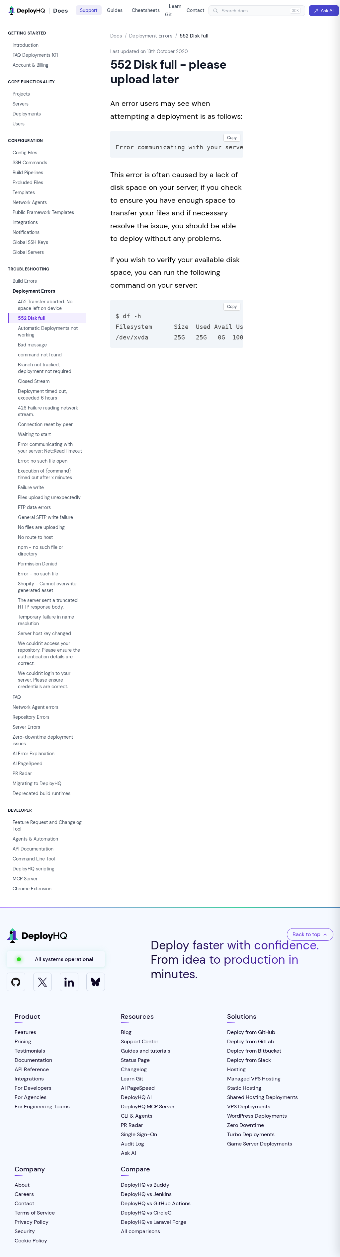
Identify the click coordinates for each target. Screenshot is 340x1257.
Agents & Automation (35, 839)
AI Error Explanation (33, 754)
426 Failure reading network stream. (48, 411)
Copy (232, 137)
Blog (126, 1032)
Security (25, 1231)
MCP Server (25, 879)
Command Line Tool (34, 859)
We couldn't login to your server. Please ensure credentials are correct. (44, 680)
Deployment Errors (34, 291)
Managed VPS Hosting (254, 1078)
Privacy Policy (31, 1222)
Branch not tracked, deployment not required (44, 368)
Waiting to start (34, 434)
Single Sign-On (139, 1134)
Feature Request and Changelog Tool (47, 825)
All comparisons (140, 1231)
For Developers (33, 1087)
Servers (21, 104)
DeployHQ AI (136, 1097)
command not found (40, 355)
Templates (24, 192)
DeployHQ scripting (33, 869)
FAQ (17, 697)
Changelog (134, 1069)
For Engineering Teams (42, 1106)
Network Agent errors (35, 707)
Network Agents (30, 202)
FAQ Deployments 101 (35, 55)
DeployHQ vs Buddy (145, 1184)
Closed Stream (33, 381)
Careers (24, 1194)
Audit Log (132, 1143)
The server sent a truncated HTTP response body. (48, 603)
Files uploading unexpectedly (49, 497)
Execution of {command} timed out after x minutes (45, 474)
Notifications (26, 232)
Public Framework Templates (43, 212)
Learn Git (173, 10)
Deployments (27, 114)
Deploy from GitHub (251, 1032)
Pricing (23, 1041)
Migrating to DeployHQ (37, 783)
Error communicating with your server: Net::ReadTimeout (50, 447)
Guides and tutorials (145, 1050)
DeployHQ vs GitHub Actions (156, 1203)
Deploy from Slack (249, 1060)
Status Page (135, 1060)
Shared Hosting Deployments (262, 1097)
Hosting (236, 1069)
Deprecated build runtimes (41, 793)
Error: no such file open (42, 461)
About (22, 1184)
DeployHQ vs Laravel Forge (153, 1222)
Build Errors (25, 281)
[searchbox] (254, 11)
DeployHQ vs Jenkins (146, 1194)
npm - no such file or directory (40, 550)
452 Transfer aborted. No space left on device (45, 305)
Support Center (139, 1041)
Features (25, 1032)
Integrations (25, 222)
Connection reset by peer (45, 424)
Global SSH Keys (30, 242)
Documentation (33, 1060)
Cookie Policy (31, 1240)
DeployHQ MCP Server (148, 1106)
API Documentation (33, 849)
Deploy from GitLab (250, 1041)
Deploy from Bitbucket (254, 1050)
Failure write (31, 487)
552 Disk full (31, 318)
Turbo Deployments (251, 1134)
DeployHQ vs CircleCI (147, 1212)
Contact (196, 10)
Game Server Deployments (259, 1143)
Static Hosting (244, 1087)
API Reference (32, 1069)
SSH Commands (30, 163)
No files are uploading (41, 527)
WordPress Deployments (257, 1115)
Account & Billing (30, 65)
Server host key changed (44, 633)
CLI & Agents (136, 1115)
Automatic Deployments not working (48, 331)
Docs (116, 36)
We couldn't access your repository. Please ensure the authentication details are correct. (49, 653)
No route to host (35, 537)
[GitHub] (16, 982)
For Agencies (30, 1097)
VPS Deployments (248, 1106)
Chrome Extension (32, 889)
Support (89, 10)
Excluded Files (28, 182)
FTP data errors (34, 507)
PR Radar (22, 773)
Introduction (26, 45)
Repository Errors (31, 717)
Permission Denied (37, 564)
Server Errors (26, 727)
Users (19, 124)
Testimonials (30, 1050)
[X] (42, 982)
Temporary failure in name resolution (46, 620)
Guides (115, 10)
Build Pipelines (28, 173)
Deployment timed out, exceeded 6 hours (42, 394)
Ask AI (327, 10)
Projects (21, 94)
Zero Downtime (245, 1125)
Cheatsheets (146, 10)
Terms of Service (35, 1212)
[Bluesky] (95, 982)
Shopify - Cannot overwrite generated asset (47, 587)
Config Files (25, 153)
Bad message (32, 345)
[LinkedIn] (69, 982)
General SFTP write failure (45, 517)
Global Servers (28, 252)
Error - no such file (38, 574)
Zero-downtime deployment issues (43, 740)
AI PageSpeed (27, 764)
